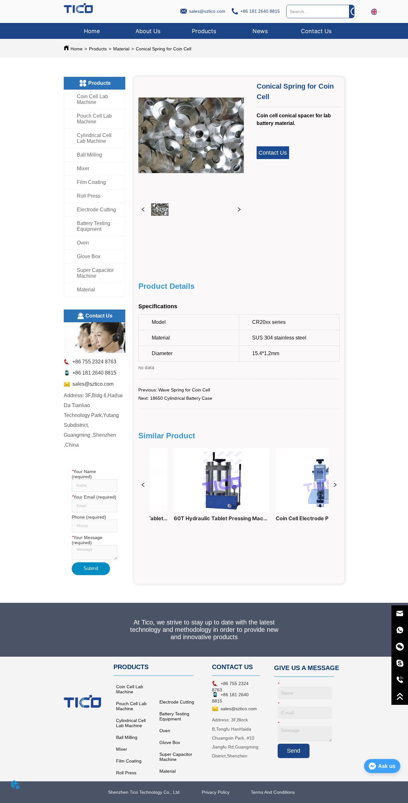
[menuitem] (204, 31)
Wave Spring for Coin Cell (184, 389)
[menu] (204, 31)
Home (76, 48)
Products (98, 48)
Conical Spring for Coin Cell (163, 48)
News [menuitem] (260, 31)
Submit (91, 568)
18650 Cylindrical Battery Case (181, 398)
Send (293, 751)
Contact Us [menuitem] (316, 31)
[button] (204, 31)
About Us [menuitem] (147, 31)
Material (121, 48)
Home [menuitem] (92, 31)
